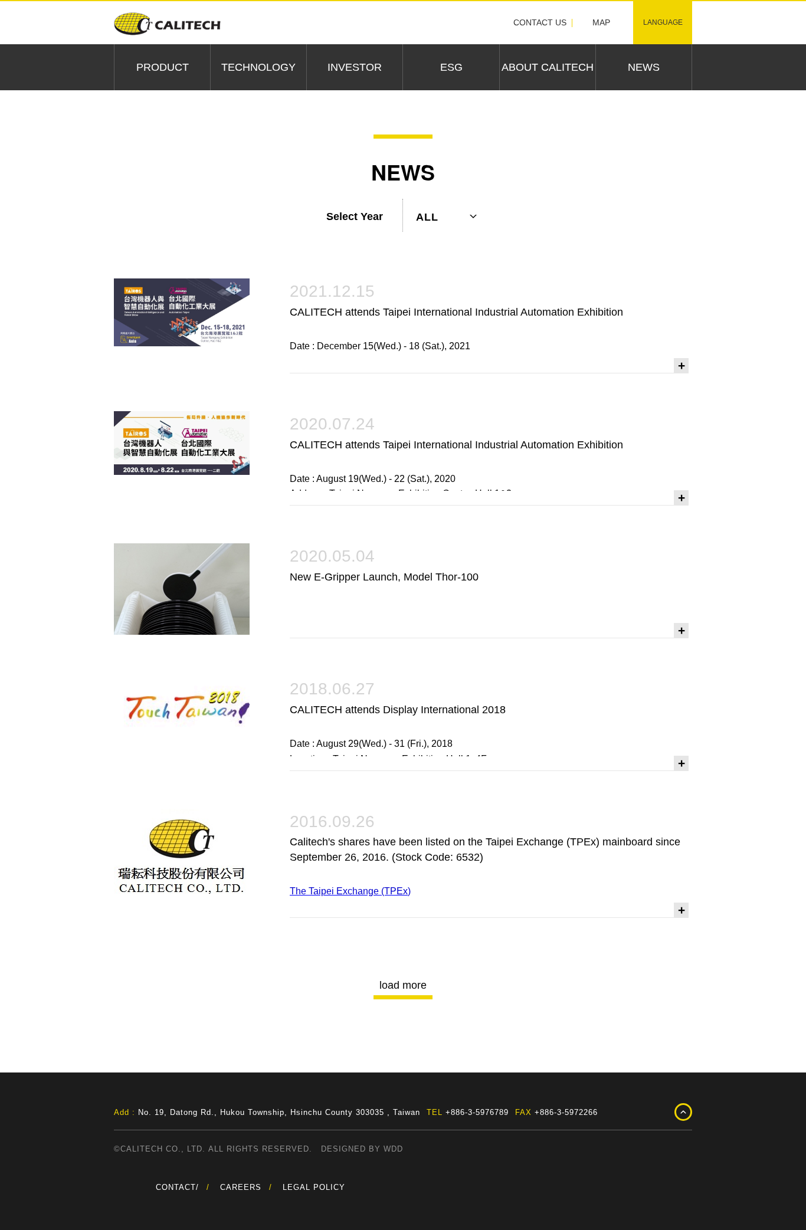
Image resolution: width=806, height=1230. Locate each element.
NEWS (644, 67)
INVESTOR (354, 67)
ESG (451, 67)
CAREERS (240, 1187)
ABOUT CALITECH (548, 67)
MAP (601, 22)
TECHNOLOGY (258, 67)
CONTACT (176, 1187)
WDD (393, 1148)
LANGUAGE (663, 22)
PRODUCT (162, 67)
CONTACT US (539, 22)
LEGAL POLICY (314, 1187)
